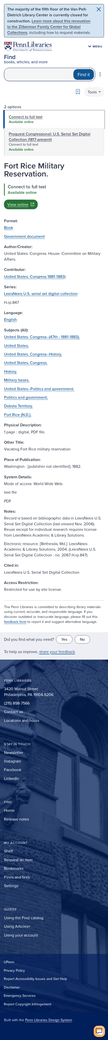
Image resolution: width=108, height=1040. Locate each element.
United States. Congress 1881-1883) (35, 276)
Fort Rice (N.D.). (17, 414)
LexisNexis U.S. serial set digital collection (41, 293)
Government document (24, 236)
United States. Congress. (25, 362)
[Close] (99, 9)
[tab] (54, 119)
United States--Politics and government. (39, 388)
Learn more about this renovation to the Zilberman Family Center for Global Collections (48, 26)
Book (8, 227)
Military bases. (16, 380)
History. (10, 371)
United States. (16, 345)
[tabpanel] (54, 196)
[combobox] (39, 74)
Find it (84, 74)
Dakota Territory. (18, 406)
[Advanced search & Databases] (100, 74)
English (10, 319)
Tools (93, 92)
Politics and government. (26, 397)
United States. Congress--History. (33, 354)
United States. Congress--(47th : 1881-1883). (42, 336)
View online (17, 204)
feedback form (15, 621)
